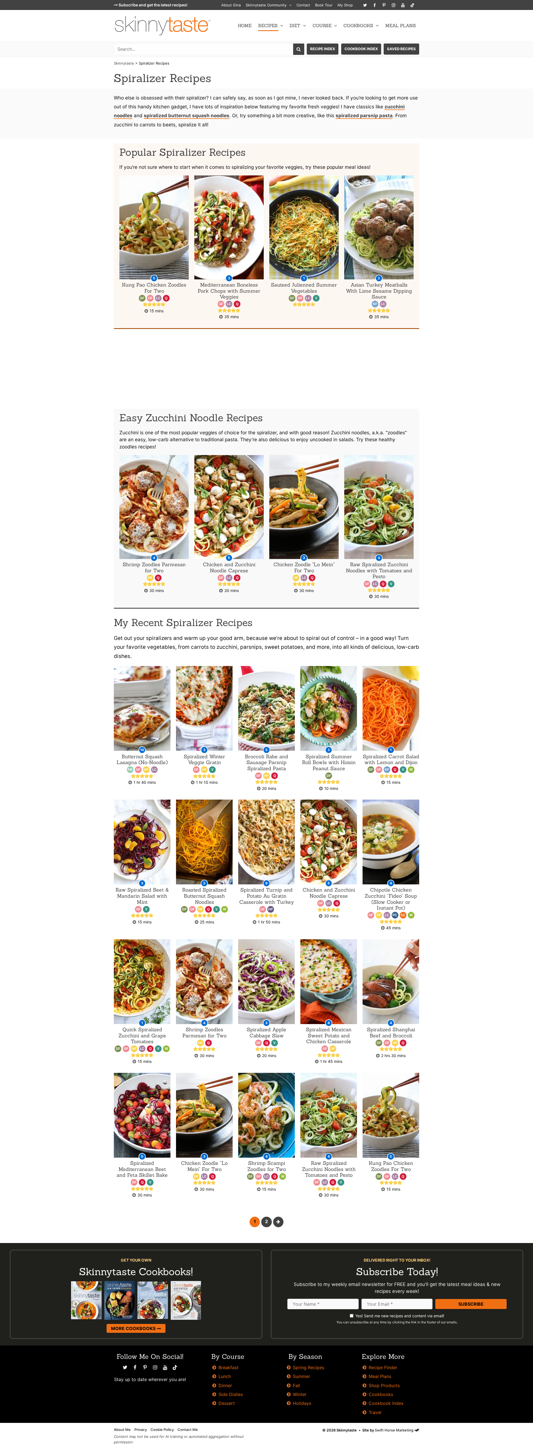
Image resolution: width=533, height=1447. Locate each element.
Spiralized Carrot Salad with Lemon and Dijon (391, 759)
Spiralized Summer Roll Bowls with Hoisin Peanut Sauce (329, 762)
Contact (303, 5)
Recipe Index (322, 49)
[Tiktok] (412, 5)
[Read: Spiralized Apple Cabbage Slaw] (266, 981)
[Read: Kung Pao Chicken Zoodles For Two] (391, 1115)
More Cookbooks (134, 1328)
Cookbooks (358, 25)
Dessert (226, 1403)
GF (150, 298)
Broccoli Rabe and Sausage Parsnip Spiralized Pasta (266, 762)
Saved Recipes (401, 49)
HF (150, 578)
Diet (295, 25)
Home (245, 25)
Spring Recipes (308, 1367)
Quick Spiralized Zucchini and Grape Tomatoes (142, 1035)
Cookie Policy (162, 1429)
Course (322, 25)
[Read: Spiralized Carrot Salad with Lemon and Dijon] (391, 708)
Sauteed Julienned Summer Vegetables (304, 288)
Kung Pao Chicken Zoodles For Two (154, 288)
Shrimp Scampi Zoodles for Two (266, 1166)
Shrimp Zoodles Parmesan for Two (154, 567)
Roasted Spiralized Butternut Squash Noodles (204, 896)
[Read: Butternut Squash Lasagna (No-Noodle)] (142, 708)
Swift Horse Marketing (394, 1430)
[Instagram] (393, 5)
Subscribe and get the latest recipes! (152, 4)
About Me (122, 1429)
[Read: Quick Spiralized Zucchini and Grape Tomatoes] (142, 981)
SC (403, 915)
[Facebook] (374, 5)
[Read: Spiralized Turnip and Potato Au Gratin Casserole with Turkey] (266, 841)
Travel (375, 1412)
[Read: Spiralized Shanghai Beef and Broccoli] (391, 981)
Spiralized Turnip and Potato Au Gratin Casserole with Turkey (266, 896)
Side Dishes (230, 1394)
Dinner (225, 1385)
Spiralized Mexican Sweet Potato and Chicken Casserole (328, 1035)
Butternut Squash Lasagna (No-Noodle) (142, 759)
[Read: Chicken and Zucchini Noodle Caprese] (328, 841)
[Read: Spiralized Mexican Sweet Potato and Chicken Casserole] (328, 981)
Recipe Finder (383, 1367)
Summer (301, 1376)
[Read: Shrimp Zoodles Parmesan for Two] (204, 981)
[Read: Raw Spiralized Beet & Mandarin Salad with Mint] (142, 841)
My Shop (345, 5)
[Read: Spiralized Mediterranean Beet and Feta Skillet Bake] (142, 1115)
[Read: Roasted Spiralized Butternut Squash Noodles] (204, 841)
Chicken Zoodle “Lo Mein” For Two (204, 1166)
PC (395, 915)
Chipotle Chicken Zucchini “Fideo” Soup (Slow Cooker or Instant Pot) (391, 899)
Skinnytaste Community (266, 5)
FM (130, 770)
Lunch (224, 1376)
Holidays (302, 1403)
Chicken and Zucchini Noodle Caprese (229, 567)
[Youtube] (403, 5)
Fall (296, 1385)
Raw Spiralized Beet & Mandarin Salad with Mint (142, 896)
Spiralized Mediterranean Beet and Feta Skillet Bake (142, 1169)
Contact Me (187, 1429)
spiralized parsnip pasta (364, 115)
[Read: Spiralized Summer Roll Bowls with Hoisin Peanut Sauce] (328, 708)
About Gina (231, 5)
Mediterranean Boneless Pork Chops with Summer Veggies (229, 291)
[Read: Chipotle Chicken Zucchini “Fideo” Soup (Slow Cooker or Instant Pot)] (391, 841)
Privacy (140, 1429)
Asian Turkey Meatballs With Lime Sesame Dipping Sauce (379, 291)
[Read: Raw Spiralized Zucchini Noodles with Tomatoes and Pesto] (328, 1115)
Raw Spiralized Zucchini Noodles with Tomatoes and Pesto (379, 570)
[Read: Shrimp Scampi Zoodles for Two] (266, 1115)
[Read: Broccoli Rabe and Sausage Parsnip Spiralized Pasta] (266, 708)
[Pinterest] (384, 5)
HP (270, 909)
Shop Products (384, 1385)
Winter (299, 1394)
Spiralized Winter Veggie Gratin (204, 759)
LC (158, 298)
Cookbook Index (361, 49)
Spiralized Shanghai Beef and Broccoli (391, 1032)
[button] (288, 5)
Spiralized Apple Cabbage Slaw (266, 1032)
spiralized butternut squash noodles (186, 115)
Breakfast (228, 1367)
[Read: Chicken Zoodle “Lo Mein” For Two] (204, 1115)
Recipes (268, 25)
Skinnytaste (124, 63)
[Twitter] (365, 5)
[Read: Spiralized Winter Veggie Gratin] (204, 708)
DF (142, 298)
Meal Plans (400, 25)
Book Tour (324, 5)
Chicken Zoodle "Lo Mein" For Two (304, 567)
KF (375, 304)
